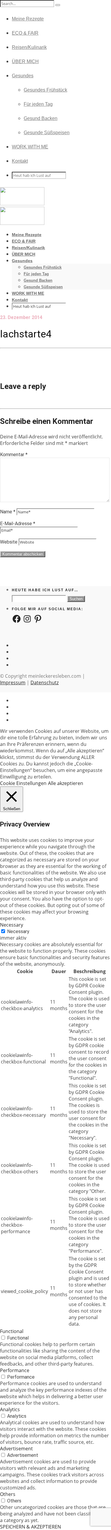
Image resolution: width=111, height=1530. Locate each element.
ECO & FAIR (25, 33)
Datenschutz (44, 682)
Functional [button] (11, 1331)
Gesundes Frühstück (45, 89)
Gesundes (22, 75)
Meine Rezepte (28, 18)
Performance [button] (14, 1370)
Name (7, 512)
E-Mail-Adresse (17, 523)
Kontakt (20, 161)
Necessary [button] (11, 925)
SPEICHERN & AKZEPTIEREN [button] (30, 1526)
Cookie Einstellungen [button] (23, 783)
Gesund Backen (40, 118)
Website (8, 542)
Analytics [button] (10, 1409)
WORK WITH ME (30, 146)
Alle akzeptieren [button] (65, 783)
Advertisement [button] (16, 1448)
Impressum (12, 682)
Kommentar (14, 454)
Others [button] (7, 1494)
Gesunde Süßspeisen (47, 132)
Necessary (18, 931)
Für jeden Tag (38, 104)
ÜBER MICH (25, 61)
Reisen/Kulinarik (29, 47)
